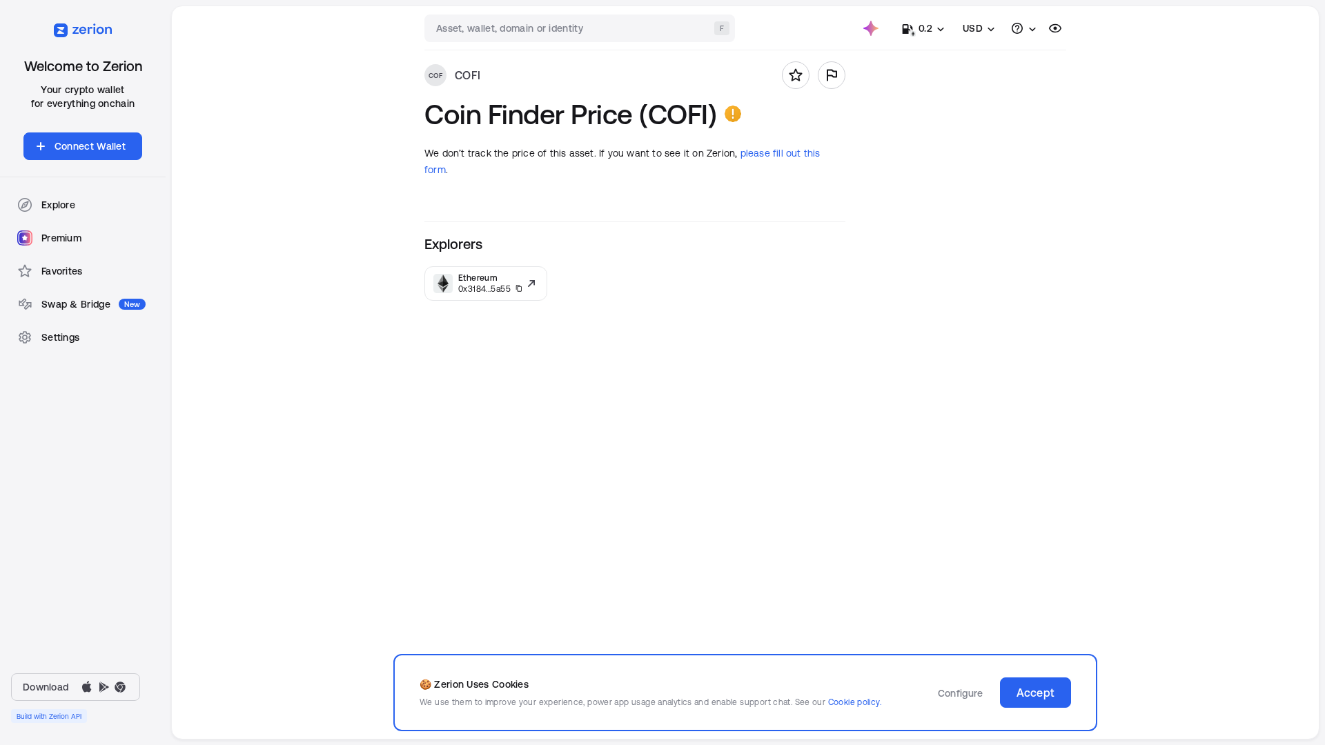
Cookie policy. (854, 701)
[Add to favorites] (795, 75)
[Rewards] (871, 28)
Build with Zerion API (49, 716)
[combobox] (581, 28)
